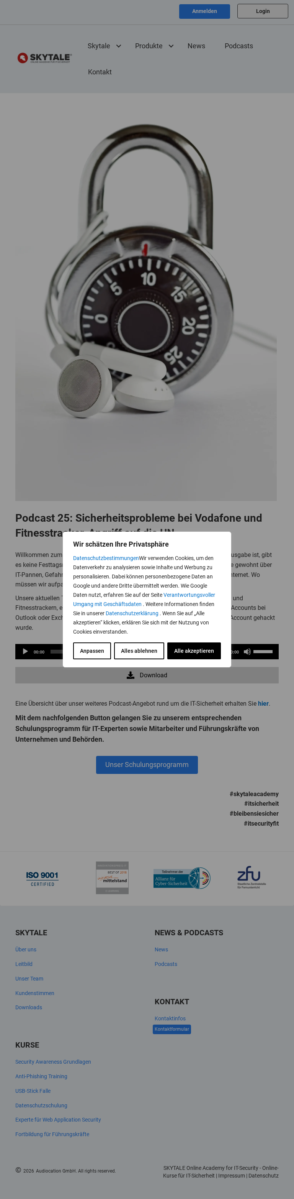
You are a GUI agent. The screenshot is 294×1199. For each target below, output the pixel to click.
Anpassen (92, 651)
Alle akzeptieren (194, 651)
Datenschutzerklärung (133, 613)
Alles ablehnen (139, 651)
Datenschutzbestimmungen (106, 558)
